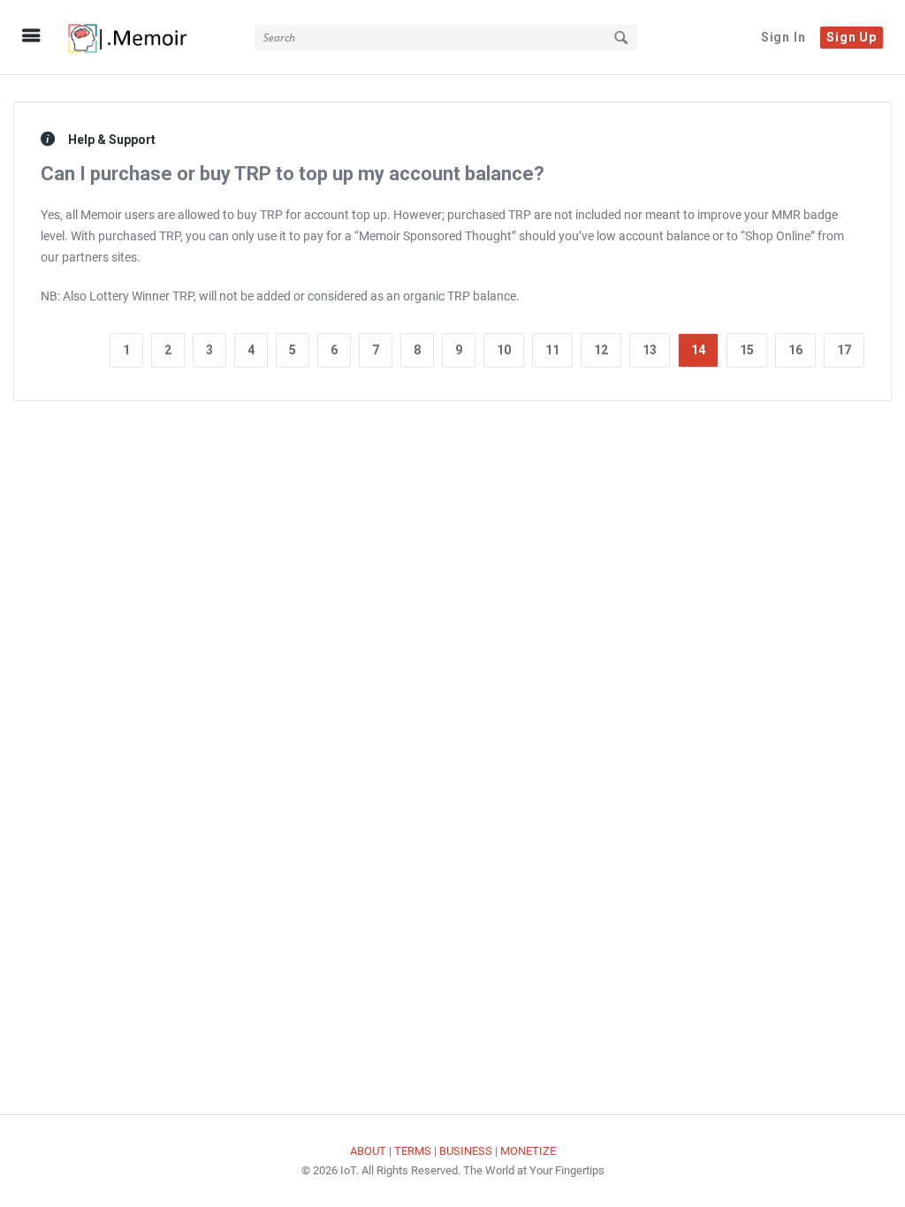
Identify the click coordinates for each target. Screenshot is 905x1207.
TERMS (412, 1151)
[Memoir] (146, 37)
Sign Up (851, 37)
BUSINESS (465, 1151)
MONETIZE (528, 1151)
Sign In (783, 37)
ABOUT (368, 1151)
